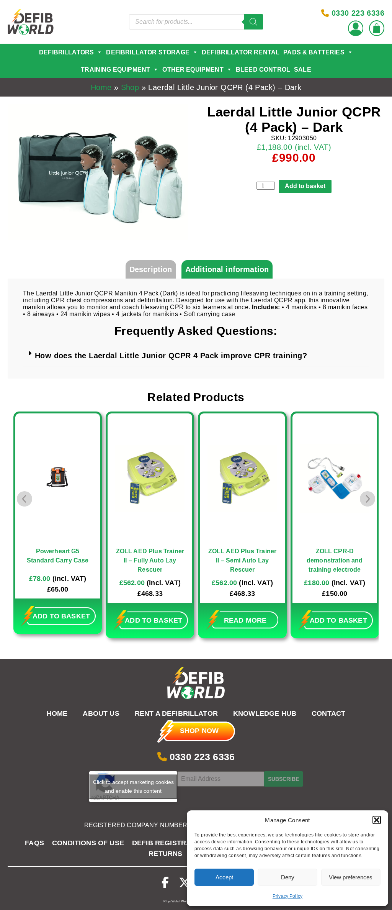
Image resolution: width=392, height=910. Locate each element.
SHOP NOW (199, 731)
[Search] (253, 22)
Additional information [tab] (227, 269)
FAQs (34, 843)
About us (101, 713)
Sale (302, 69)
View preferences (350, 877)
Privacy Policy (287, 896)
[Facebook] (165, 882)
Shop (130, 87)
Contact (328, 713)
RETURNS (165, 854)
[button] (377, 820)
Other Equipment (192, 69)
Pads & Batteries (314, 52)
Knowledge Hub (264, 713)
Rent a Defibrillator (176, 713)
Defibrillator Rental (240, 52)
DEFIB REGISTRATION (169, 843)
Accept (224, 877)
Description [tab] (150, 269)
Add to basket (305, 186)
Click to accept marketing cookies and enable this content (133, 786)
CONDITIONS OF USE (88, 843)
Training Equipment (115, 69)
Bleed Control (263, 69)
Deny (287, 877)
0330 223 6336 (201, 756)
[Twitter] (184, 882)
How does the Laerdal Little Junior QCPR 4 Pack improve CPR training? (171, 355)
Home (101, 87)
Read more (153, 620)
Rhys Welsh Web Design (180, 901)
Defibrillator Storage (147, 52)
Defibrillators (66, 52)
